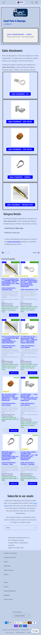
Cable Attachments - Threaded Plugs (9, 288)
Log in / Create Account (15, 34)
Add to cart (14, 315)
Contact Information (10, 553)
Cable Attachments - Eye (29, 289)
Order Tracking (8, 570)
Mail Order (7, 566)
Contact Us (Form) (10, 557)
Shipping (7, 595)
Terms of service (9, 632)
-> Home (28, 34)
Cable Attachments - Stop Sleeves (9, 404)
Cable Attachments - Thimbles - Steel (9, 463)
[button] (4, 2)
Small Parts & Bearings (13, 629)
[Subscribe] (35, 528)
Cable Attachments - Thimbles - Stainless (27, 463)
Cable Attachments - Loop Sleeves (27, 346)
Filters (35, 252)
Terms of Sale (8, 599)
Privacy (6, 587)
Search (6, 574)
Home (6, 562)
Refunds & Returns (10, 591)
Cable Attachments (14, 242)
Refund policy (25, 629)
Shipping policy (20, 632)
